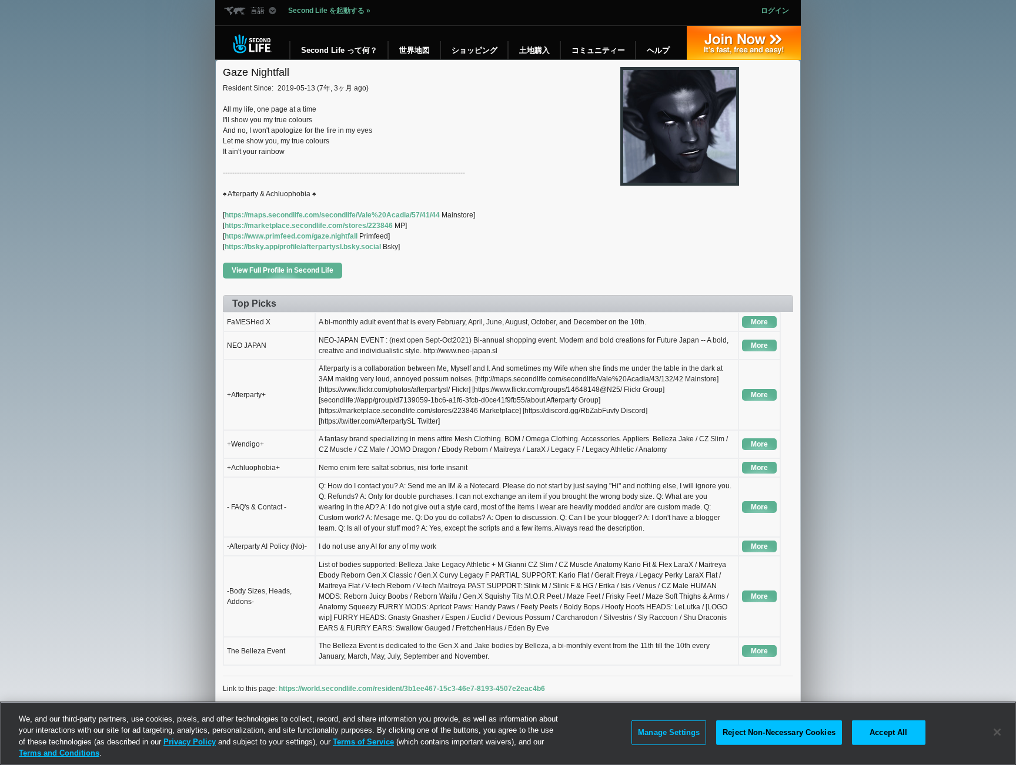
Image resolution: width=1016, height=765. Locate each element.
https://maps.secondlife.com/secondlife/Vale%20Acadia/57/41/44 (332, 215)
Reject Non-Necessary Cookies (779, 732)
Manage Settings (669, 732)
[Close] (997, 732)
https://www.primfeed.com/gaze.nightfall (291, 236)
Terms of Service (363, 741)
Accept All (888, 732)
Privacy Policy (189, 741)
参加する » (744, 43)
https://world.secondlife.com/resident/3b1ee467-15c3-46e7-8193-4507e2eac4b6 (412, 689)
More (759, 322)
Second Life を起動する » (329, 10)
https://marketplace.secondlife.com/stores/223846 (309, 226)
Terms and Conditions (59, 753)
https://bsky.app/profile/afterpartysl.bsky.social (303, 247)
